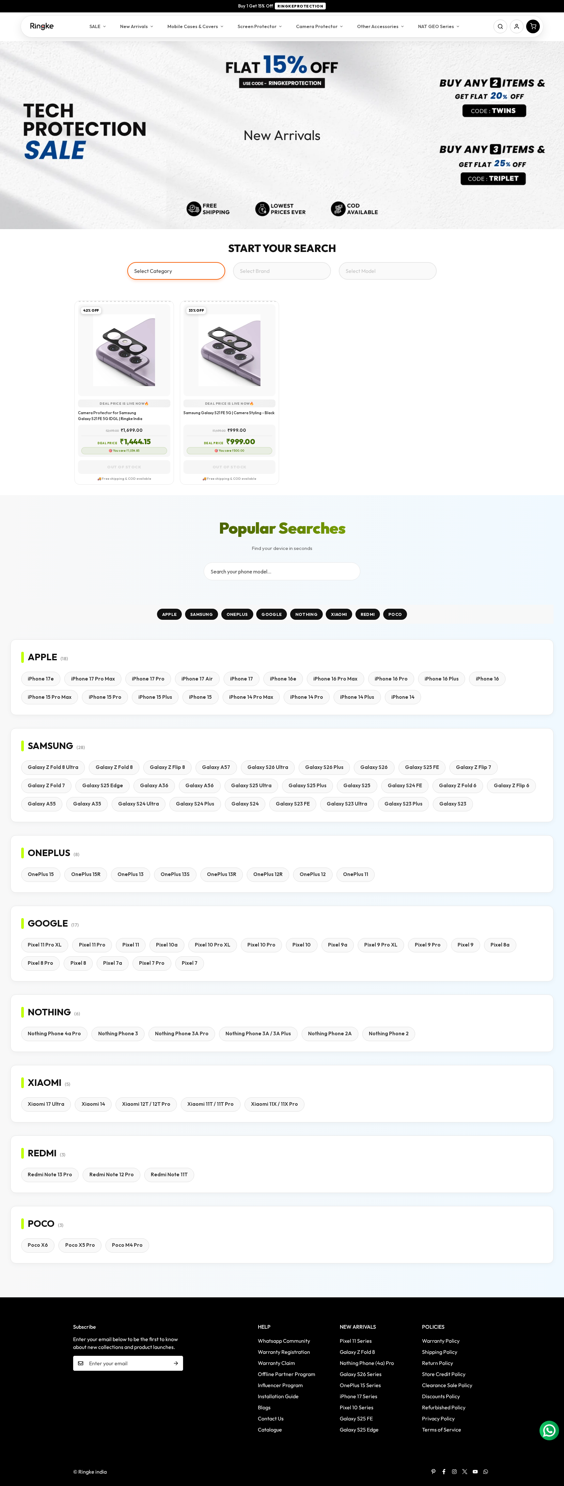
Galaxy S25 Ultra (251, 785)
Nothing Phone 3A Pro (182, 1033)
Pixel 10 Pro (261, 945)
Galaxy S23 (452, 804)
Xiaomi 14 (93, 1104)
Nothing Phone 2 (389, 1033)
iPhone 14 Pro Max (251, 697)
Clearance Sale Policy (447, 1385)
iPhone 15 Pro (105, 697)
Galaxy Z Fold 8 (114, 767)
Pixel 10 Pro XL (212, 945)
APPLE (169, 614)
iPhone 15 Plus (155, 697)
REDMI (368, 614)
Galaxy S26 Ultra (267, 767)
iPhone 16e (283, 679)
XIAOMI (339, 614)
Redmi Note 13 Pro (50, 1174)
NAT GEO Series (436, 26)
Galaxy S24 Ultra (138, 804)
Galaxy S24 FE (405, 785)
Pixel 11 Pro (92, 945)
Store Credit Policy (443, 1374)
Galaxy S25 (356, 785)
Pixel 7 (189, 963)
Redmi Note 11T (169, 1174)
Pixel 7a (112, 963)
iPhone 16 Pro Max (335, 679)
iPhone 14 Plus (357, 697)
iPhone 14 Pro (306, 697)
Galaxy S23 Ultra (347, 804)
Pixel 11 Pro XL (45, 945)
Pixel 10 (301, 945)
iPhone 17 (241, 679)
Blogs (264, 1407)
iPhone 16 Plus (442, 679)
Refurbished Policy (443, 1407)
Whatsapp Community (284, 1340)
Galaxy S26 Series (361, 1374)
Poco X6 (38, 1245)
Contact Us (271, 1418)
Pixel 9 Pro (428, 945)
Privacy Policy (438, 1418)
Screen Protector (257, 26)
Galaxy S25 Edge (102, 785)
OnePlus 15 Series (360, 1385)
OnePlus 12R (268, 874)
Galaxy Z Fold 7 (46, 785)
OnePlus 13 (131, 874)
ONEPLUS (237, 614)
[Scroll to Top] (551, 1450)
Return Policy (437, 1363)
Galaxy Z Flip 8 (167, 767)
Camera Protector (316, 26)
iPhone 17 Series (358, 1396)
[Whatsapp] (485, 1471)
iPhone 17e (41, 679)
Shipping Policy (439, 1352)
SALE (95, 26)
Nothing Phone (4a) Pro (367, 1363)
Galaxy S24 (245, 804)
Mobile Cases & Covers (192, 26)
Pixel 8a (500, 945)
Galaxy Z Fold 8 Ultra (53, 767)
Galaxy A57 (216, 767)
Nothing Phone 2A (330, 1033)
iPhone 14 (403, 697)
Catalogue (270, 1429)
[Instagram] (454, 1471)
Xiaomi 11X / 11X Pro (274, 1104)
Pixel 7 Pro (151, 963)
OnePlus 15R (86, 874)
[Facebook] (443, 1471)
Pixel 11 (130, 945)
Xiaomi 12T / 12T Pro (146, 1104)
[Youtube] (475, 1471)
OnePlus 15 (41, 874)
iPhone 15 (200, 697)
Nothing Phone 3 (118, 1033)
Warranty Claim (276, 1363)
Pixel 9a (337, 945)
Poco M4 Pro (127, 1245)
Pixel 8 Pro (40, 963)
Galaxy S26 (374, 767)
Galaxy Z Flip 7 (473, 767)
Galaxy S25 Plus (307, 785)
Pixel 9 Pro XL (381, 945)
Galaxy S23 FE (293, 804)
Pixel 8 (78, 963)
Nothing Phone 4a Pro (54, 1033)
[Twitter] (464, 1471)
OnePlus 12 (313, 874)
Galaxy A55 (42, 804)
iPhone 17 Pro (148, 679)
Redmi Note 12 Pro (111, 1174)
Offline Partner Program (286, 1374)
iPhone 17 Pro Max (93, 679)
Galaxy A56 (199, 785)
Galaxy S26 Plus (324, 767)
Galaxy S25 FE (422, 767)
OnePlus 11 (355, 874)
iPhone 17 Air (197, 679)
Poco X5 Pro (80, 1245)
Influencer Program (280, 1385)
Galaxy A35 (87, 804)
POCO (395, 614)
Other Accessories (378, 26)
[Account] (517, 26)
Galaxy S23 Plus (403, 804)
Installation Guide (278, 1396)
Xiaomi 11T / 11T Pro (210, 1104)
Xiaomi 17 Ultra (46, 1104)
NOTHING (306, 614)
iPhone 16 (487, 679)
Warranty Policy (441, 1340)
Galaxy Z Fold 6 (458, 785)
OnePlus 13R (221, 874)
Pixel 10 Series (356, 1407)
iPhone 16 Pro (391, 679)
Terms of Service (441, 1429)
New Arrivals (134, 26)
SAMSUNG (201, 614)
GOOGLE (271, 614)
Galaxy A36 (154, 785)
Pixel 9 (466, 945)
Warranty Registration (284, 1352)
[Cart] (533, 26)
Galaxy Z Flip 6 (511, 785)
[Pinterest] (433, 1471)
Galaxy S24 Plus (195, 804)
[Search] (500, 26)
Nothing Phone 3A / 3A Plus (258, 1033)
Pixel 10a (167, 945)
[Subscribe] (176, 1363)
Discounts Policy (441, 1396)
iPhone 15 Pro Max (49, 697)
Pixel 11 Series (356, 1340)
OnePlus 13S (175, 874)
